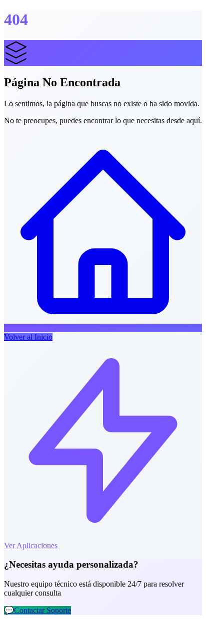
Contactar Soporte (37, 610)
